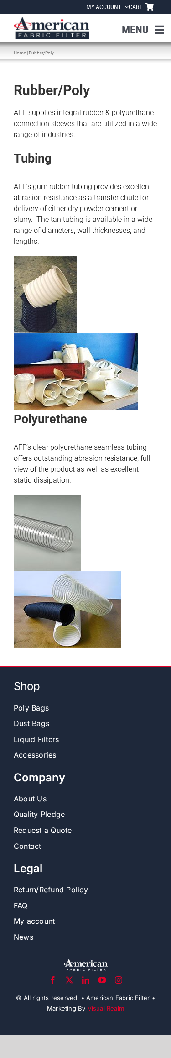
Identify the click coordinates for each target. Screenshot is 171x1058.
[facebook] (53, 980)
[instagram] (118, 980)
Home (20, 52)
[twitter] (69, 980)
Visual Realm (106, 1008)
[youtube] (102, 980)
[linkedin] (85, 980)
